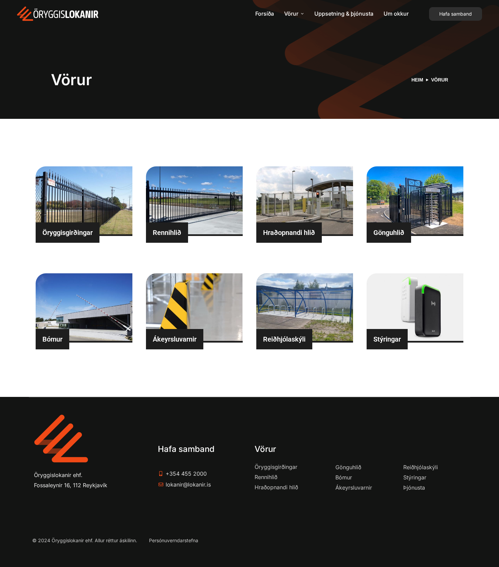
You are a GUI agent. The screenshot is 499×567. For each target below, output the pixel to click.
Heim (417, 80)
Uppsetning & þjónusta (343, 13)
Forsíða (264, 13)
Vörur (291, 13)
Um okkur (396, 13)
